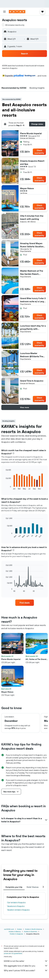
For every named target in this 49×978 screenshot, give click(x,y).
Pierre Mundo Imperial (31, 133)
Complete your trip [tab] (13, 887)
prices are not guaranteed (13, 953)
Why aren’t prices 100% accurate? (19, 970)
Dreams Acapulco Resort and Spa (32, 162)
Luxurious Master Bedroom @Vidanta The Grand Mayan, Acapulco (32, 355)
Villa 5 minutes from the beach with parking (31, 217)
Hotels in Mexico (15, 931)
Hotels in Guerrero (30, 931)
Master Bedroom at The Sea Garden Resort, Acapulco (31, 272)
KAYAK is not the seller (14, 961)
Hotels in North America (33, 929)
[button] (4, 12)
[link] (24, 603)
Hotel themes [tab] (33, 887)
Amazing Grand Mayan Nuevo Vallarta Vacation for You (31, 245)
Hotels (19, 929)
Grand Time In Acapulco (31, 380)
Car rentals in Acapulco (16, 902)
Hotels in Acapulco (16, 934)
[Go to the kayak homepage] (17, 11)
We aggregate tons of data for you (19, 965)
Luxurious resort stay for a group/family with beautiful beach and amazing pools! (33, 327)
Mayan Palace (27, 188)
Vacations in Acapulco (16, 906)
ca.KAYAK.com (9, 929)
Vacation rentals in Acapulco (18, 910)
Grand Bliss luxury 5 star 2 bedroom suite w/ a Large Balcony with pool (33, 300)
